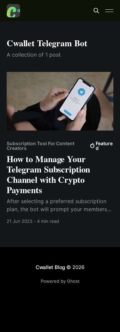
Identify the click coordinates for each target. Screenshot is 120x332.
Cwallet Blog (50, 267)
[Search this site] (96, 10)
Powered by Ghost (60, 281)
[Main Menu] (109, 11)
